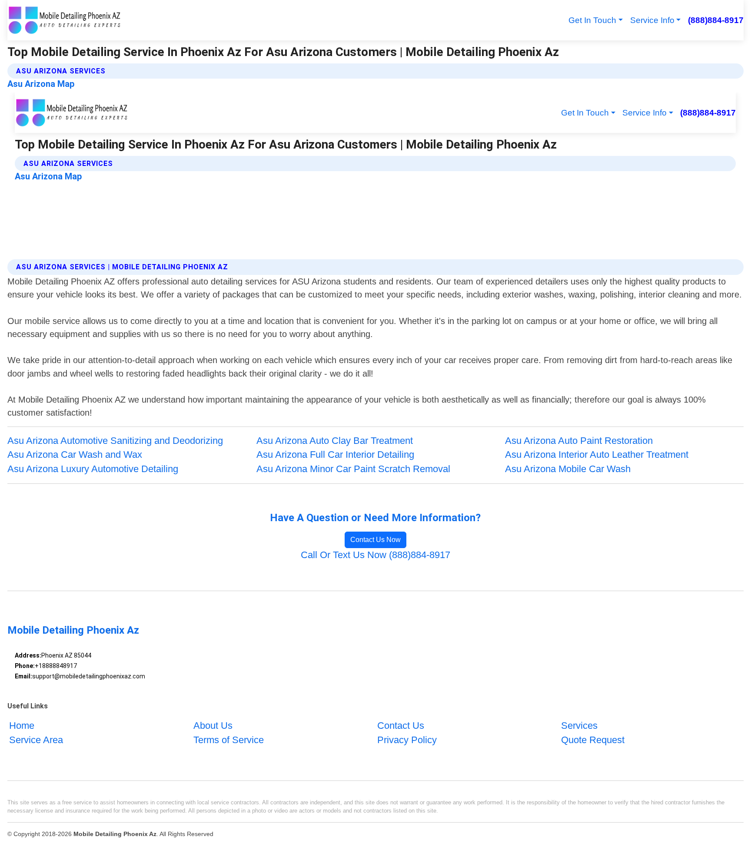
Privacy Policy (407, 739)
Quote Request (593, 739)
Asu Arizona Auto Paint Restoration (579, 440)
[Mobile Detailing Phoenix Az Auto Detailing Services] (63, 20)
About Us (213, 725)
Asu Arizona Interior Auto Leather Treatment (596, 454)
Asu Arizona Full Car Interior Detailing (335, 454)
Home (21, 725)
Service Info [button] (652, 20)
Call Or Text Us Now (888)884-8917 (375, 554)
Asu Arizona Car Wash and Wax (74, 454)
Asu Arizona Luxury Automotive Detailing (92, 468)
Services (579, 725)
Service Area (36, 739)
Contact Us (400, 725)
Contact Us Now (375, 539)
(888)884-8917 (715, 20)
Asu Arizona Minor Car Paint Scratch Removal (353, 468)
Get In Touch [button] (592, 20)
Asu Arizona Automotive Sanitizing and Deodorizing (115, 440)
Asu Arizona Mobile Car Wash (568, 468)
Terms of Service (228, 739)
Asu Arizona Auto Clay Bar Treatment (334, 440)
